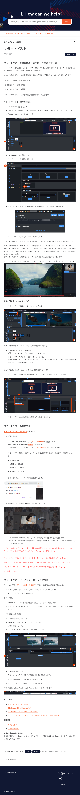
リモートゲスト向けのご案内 (15, 431)
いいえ (36, 751)
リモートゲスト (48, 33)
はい (28, 751)
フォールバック (13, 728)
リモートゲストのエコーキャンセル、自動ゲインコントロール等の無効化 (33, 715)
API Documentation (10, 772)
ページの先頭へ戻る (11, 759)
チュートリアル (20, 33)
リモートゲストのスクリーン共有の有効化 (23, 711)
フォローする (70, 54)
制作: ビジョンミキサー (34, 33)
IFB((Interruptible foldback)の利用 (19, 708)
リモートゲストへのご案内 (25, 585)
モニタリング (12, 725)
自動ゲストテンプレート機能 (18, 704)
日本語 (63, 784)
